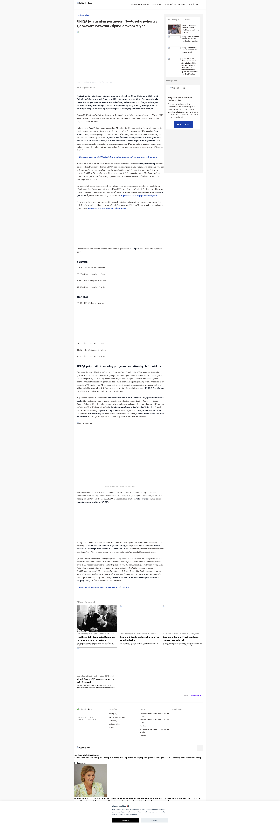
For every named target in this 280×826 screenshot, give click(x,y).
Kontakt (143, 726)
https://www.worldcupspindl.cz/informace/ (107, 208)
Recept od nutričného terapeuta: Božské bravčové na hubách (190, 39)
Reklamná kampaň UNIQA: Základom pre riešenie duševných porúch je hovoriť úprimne (118, 157)
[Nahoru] (200, 748)
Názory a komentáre (116, 717)
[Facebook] (149, 87)
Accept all (125, 820)
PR (78, 87)
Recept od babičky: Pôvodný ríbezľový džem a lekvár (189, 50)
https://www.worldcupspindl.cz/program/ (139, 195)
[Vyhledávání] (201, 4)
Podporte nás (183, 124)
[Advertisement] (121, 228)
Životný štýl (112, 714)
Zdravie (111, 728)
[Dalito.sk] (87, 4)
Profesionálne (83, 15)
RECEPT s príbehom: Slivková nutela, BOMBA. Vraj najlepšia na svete (190, 28)
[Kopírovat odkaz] (162, 87)
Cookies (143, 735)
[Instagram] (198, 80)
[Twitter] (154, 87)
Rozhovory (112, 721)
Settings (154, 820)
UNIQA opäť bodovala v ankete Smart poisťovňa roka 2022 (105, 587)
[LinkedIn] (158, 87)
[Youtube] (194, 80)
